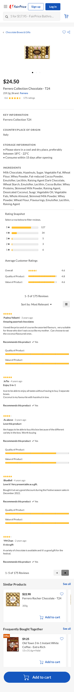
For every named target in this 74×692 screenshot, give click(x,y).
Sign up (35, 6)
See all (67, 584)
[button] (69, 32)
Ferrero (24, 93)
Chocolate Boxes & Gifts (18, 32)
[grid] (37, 606)
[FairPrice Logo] (17, 6)
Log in (53, 6)
